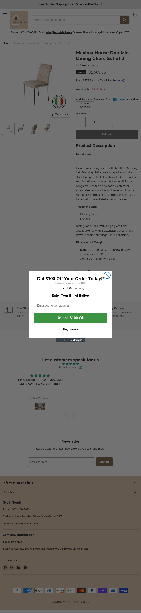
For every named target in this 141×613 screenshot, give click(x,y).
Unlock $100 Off (70, 318)
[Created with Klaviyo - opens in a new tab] (70, 340)
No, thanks (70, 329)
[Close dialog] (107, 275)
